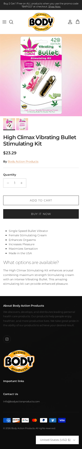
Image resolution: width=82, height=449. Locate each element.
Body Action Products (23, 161)
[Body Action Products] (41, 22)
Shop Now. (54, 6)
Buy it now (41, 214)
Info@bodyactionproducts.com (21, 401)
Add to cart (41, 200)
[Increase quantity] (22, 183)
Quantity (9, 174)
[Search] (13, 22)
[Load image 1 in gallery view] (41, 75)
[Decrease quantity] (6, 183)
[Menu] (4, 22)
